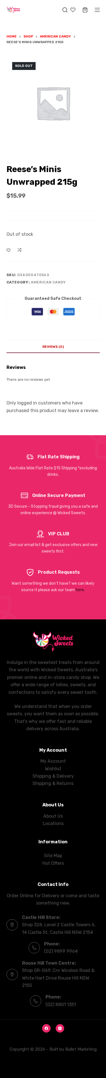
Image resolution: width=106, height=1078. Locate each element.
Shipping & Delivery (53, 776)
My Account (53, 761)
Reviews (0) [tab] (53, 347)
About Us (53, 816)
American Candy (48, 282)
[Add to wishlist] (8, 250)
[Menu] (97, 9)
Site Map (53, 855)
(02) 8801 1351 (61, 1004)
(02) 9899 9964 (61, 951)
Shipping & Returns (53, 783)
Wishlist (53, 768)
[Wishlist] (72, 9)
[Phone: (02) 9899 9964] (34, 947)
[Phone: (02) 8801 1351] (35, 1001)
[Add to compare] (19, 250)
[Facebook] (46, 1028)
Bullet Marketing (81, 1049)
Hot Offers (53, 863)
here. (80, 590)
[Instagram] (60, 1028)
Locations (53, 823)
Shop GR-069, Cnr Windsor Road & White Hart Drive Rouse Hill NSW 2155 (58, 978)
